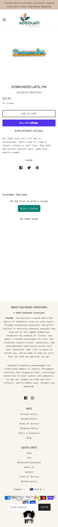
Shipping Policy (29, 428)
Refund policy (29, 481)
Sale (29, 457)
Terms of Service (29, 423)
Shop (29, 453)
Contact (29, 472)
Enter (44, 507)
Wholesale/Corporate (29, 462)
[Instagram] (31, 521)
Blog (29, 437)
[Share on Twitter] (29, 168)
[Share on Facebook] (21, 168)
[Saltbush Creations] (29, 19)
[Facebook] (27, 521)
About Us (29, 467)
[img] (25, 397)
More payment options (29, 130)
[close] (54, 496)
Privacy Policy (29, 414)
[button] (19, 489)
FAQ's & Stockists (29, 433)
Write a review (29, 208)
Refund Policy (29, 419)
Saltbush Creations (29, 92)
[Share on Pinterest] (37, 168)
